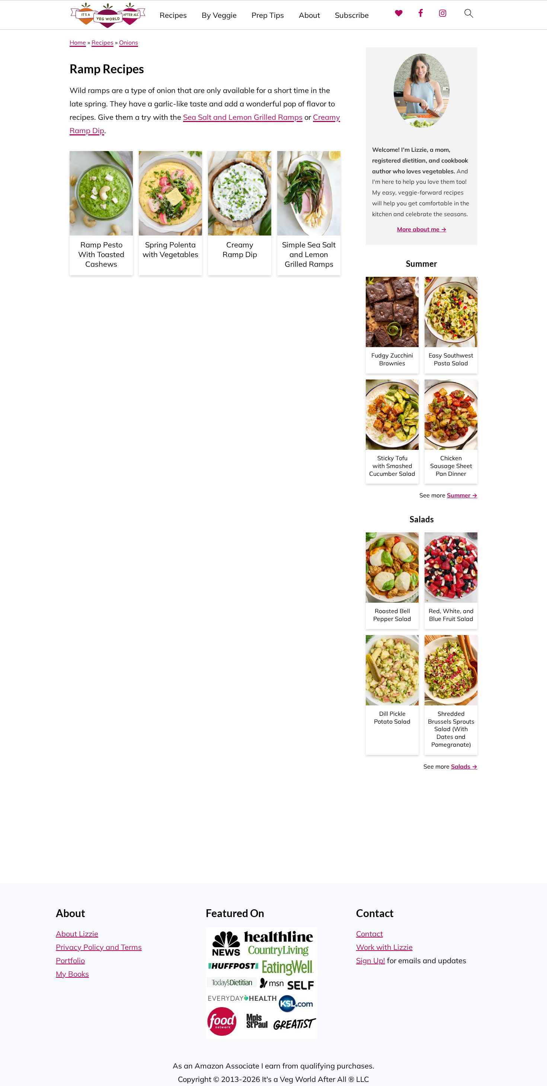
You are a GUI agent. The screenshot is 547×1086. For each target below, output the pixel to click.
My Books (72, 973)
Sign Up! (370, 960)
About (309, 15)
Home (78, 42)
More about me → (422, 229)
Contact (369, 933)
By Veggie (219, 15)
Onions (128, 42)
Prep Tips (268, 15)
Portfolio (70, 960)
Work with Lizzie (384, 947)
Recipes (173, 15)
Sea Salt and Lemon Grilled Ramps (243, 117)
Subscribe (352, 15)
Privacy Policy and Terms (99, 947)
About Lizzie (77, 933)
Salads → (464, 766)
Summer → (462, 495)
